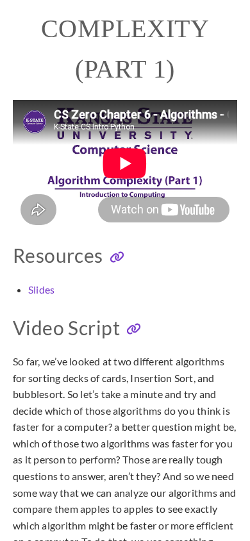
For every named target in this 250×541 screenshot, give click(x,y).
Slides (41, 289)
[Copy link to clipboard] (117, 257)
